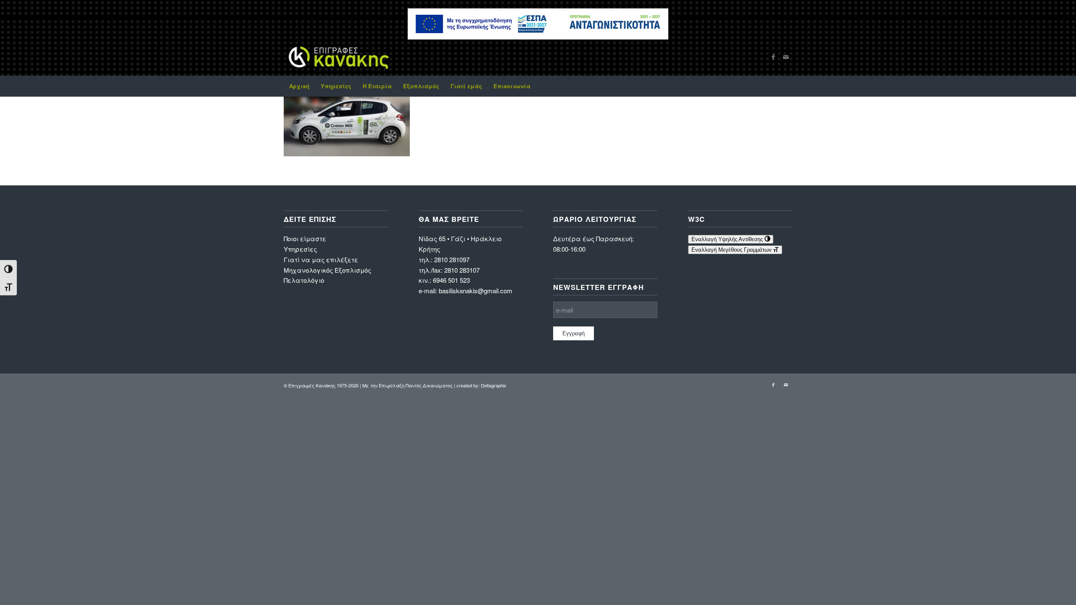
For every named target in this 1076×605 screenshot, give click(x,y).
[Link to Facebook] (773, 56)
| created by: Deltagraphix (480, 385)
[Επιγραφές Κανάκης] (339, 57)
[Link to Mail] (786, 56)
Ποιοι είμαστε (305, 238)
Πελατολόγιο (304, 280)
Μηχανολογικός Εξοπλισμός (327, 270)
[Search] (786, 86)
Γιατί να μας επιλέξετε (321, 259)
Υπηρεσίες (300, 249)
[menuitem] (299, 86)
